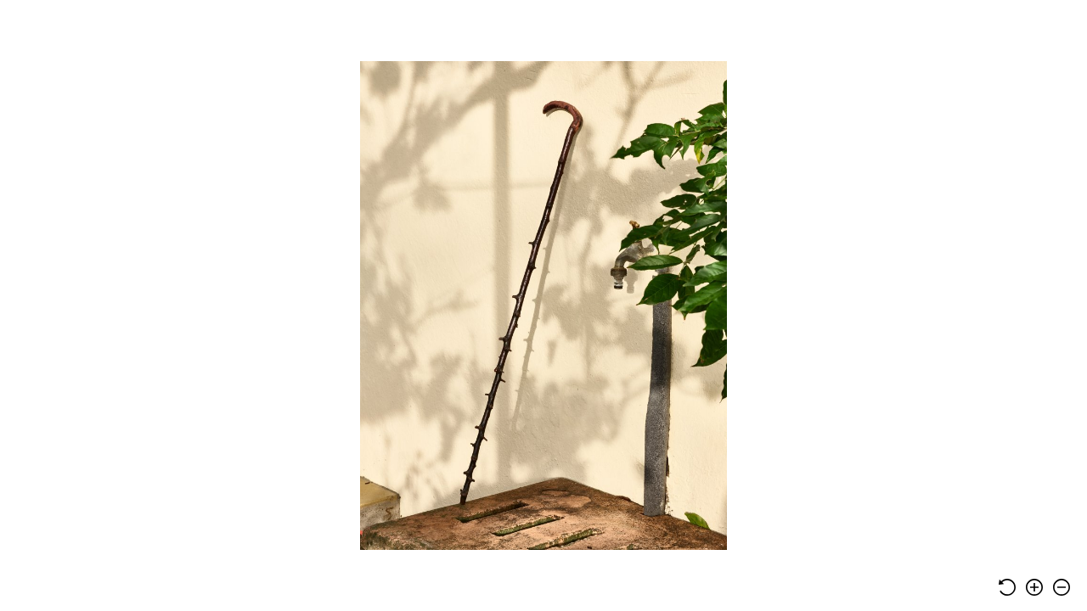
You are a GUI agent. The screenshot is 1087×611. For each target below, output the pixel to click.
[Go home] (1007, 587)
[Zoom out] (1061, 587)
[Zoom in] (1034, 587)
